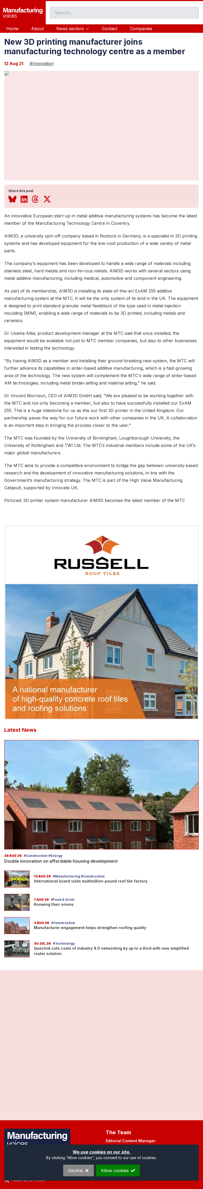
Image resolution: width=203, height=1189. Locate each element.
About (37, 28)
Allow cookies (115, 1170)
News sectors (70, 28)
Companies (141, 28)
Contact (109, 28)
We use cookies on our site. (102, 1152)
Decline (75, 1170)
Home (12, 28)
